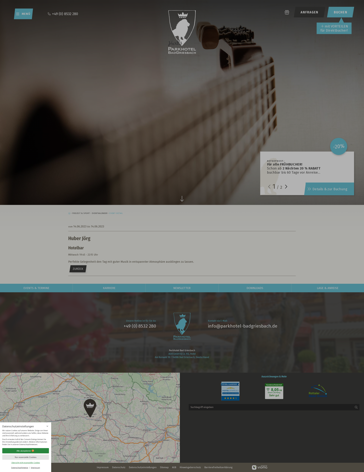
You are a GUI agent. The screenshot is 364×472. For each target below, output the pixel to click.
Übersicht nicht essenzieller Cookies (25, 462)
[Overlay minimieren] (47, 426)
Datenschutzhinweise (19, 467)
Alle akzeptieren (23, 451)
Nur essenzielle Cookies (25, 457)
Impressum (35, 467)
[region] (25, 437)
